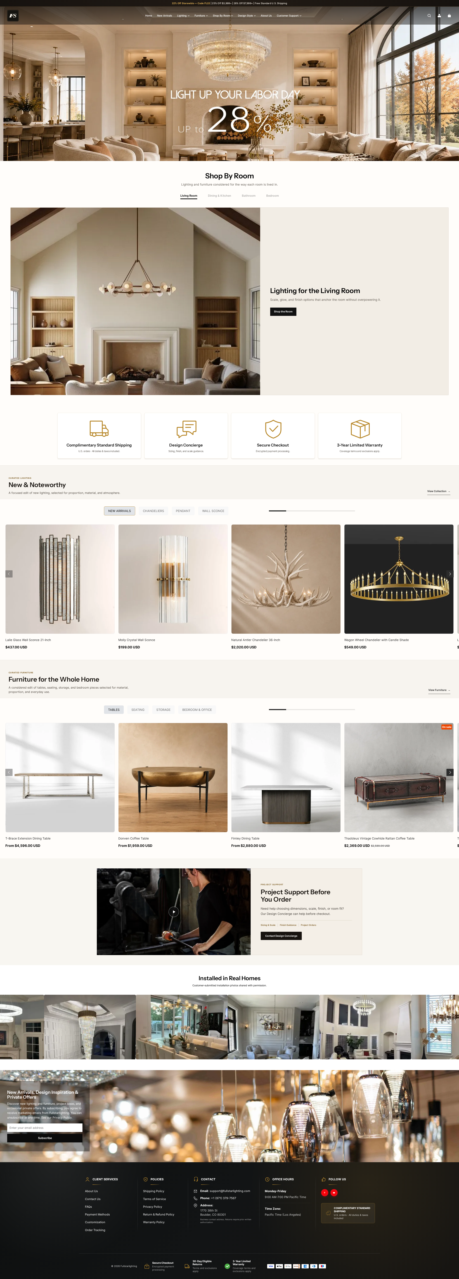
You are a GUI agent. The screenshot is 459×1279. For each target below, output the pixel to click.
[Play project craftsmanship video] (174, 912)
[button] (429, 15)
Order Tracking (95, 1230)
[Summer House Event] (229, 84)
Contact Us (93, 1199)
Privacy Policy (152, 1206)
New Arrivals (164, 15)
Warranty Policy (154, 1222)
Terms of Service (154, 1199)
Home (148, 15)
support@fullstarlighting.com (230, 1191)
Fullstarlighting (128, 1266)
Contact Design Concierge (281, 935)
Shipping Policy (153, 1191)
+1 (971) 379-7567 (223, 1198)
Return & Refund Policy (158, 1214)
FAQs (88, 1206)
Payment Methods (97, 1214)
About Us (266, 15)
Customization (95, 1222)
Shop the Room (283, 311)
